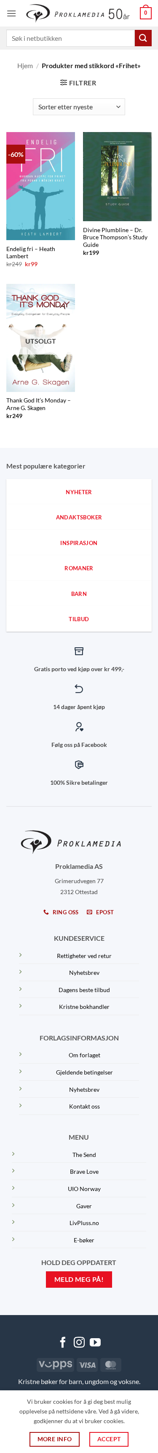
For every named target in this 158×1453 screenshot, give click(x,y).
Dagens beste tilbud (84, 989)
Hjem (25, 65)
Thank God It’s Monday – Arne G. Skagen (38, 404)
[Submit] (143, 38)
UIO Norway (84, 1188)
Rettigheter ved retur (84, 955)
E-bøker (84, 1240)
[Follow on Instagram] (79, 1343)
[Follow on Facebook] (62, 1343)
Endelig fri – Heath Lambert (30, 253)
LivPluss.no (84, 1222)
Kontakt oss (84, 1106)
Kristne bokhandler (84, 1006)
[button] (11, 13)
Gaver (84, 1206)
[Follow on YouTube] (95, 1343)
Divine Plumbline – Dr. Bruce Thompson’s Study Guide (115, 237)
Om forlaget (84, 1055)
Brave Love (84, 1171)
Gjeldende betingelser (84, 1072)
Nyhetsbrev (84, 972)
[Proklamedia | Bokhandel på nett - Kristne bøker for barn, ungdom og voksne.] (79, 13)
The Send (84, 1154)
